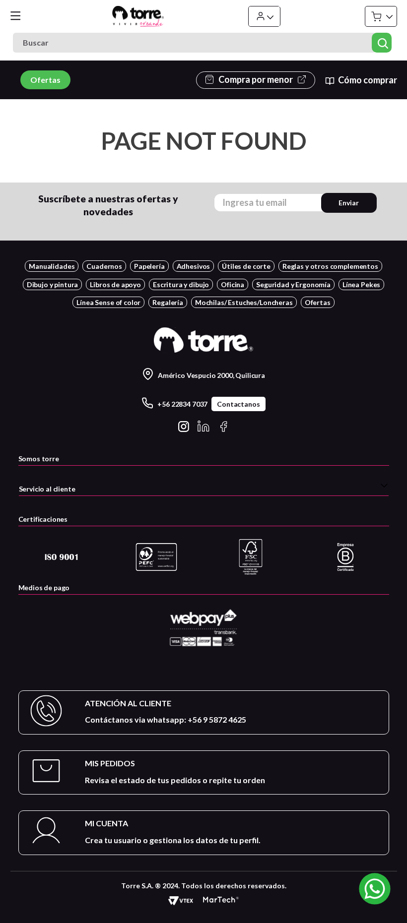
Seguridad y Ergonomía (293, 284)
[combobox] (203, 43)
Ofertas (45, 79)
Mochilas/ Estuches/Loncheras (244, 302)
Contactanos (238, 404)
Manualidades (51, 266)
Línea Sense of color (108, 302)
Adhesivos (193, 266)
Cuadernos (104, 266)
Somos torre (38, 458)
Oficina (232, 284)
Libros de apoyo (115, 284)
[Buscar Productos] (382, 42)
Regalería (167, 302)
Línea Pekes (361, 284)
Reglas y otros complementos (330, 266)
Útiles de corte (246, 266)
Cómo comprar (367, 79)
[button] (203, 487)
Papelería (149, 266)
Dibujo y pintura (52, 284)
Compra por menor (255, 79)
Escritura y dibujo (181, 284)
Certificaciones (43, 519)
